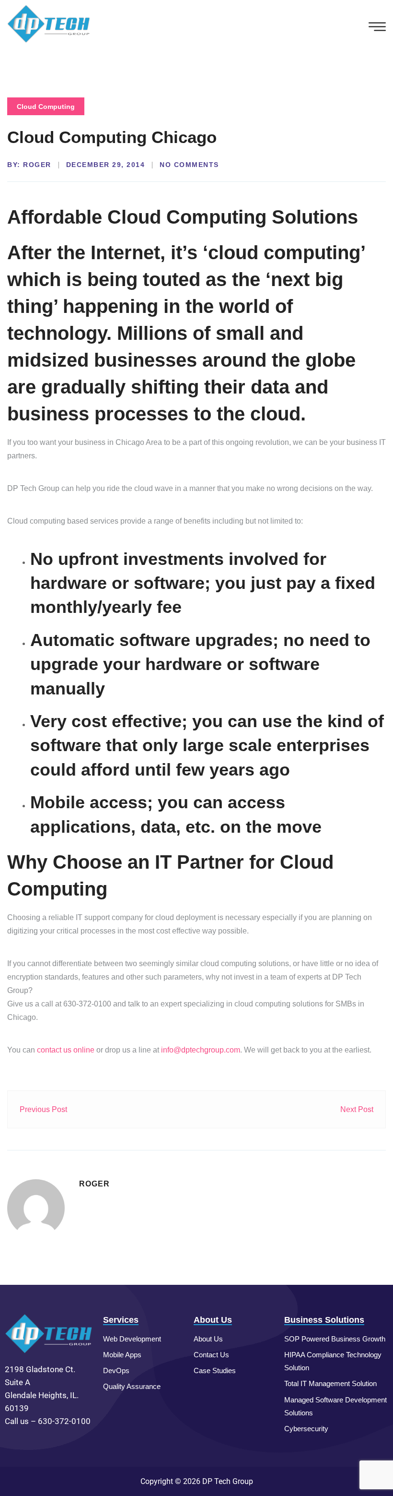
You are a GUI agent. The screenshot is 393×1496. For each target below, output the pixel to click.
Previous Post (43, 1109)
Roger (37, 164)
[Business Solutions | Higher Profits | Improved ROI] (49, 23)
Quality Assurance (132, 1386)
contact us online (65, 1050)
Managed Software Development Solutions (335, 1406)
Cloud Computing (46, 106)
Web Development (132, 1339)
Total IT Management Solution (330, 1383)
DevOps (116, 1370)
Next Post (356, 1109)
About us (208, 1339)
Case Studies (215, 1370)
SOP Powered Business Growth (334, 1339)
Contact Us (211, 1355)
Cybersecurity (306, 1428)
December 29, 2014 (105, 164)
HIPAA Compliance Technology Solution (332, 1361)
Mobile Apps (122, 1355)
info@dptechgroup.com (200, 1050)
